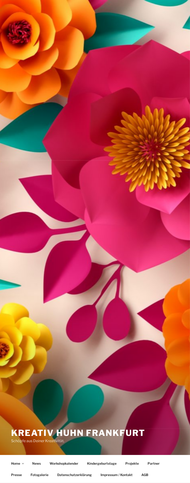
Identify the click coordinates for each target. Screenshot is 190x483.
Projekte (132, 463)
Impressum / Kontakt (117, 475)
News (36, 463)
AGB (144, 475)
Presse (16, 475)
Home (15, 463)
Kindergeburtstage (102, 463)
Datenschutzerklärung (74, 475)
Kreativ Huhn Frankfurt (78, 433)
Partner (154, 463)
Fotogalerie (39, 475)
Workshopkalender (64, 463)
